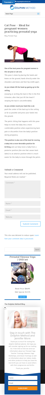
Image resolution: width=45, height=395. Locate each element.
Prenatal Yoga (12, 36)
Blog (5, 36)
